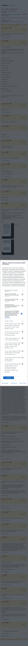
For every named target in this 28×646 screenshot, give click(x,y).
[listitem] (14, 291)
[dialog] (14, 323)
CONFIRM (8, 377)
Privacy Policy (22, 383)
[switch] (22, 294)
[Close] (24, 263)
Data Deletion (5, 383)
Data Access (14, 383)
